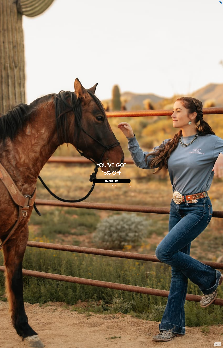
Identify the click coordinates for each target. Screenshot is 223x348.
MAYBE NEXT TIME (111, 186)
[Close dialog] (220, 2)
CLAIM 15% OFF (111, 181)
